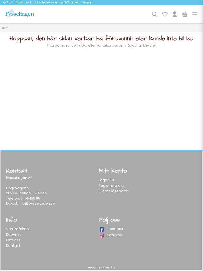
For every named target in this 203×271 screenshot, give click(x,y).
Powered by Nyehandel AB (101, 267)
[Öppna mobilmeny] (195, 14)
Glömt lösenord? (114, 191)
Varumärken (17, 229)
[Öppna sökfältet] (155, 14)
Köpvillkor (14, 234)
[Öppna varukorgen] (185, 14)
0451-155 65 (30, 198)
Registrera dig (111, 185)
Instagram (114, 235)
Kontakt (13, 245)
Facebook (114, 228)
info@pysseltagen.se (37, 203)
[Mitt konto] (175, 14)
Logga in (106, 180)
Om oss (13, 240)
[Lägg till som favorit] (165, 14)
